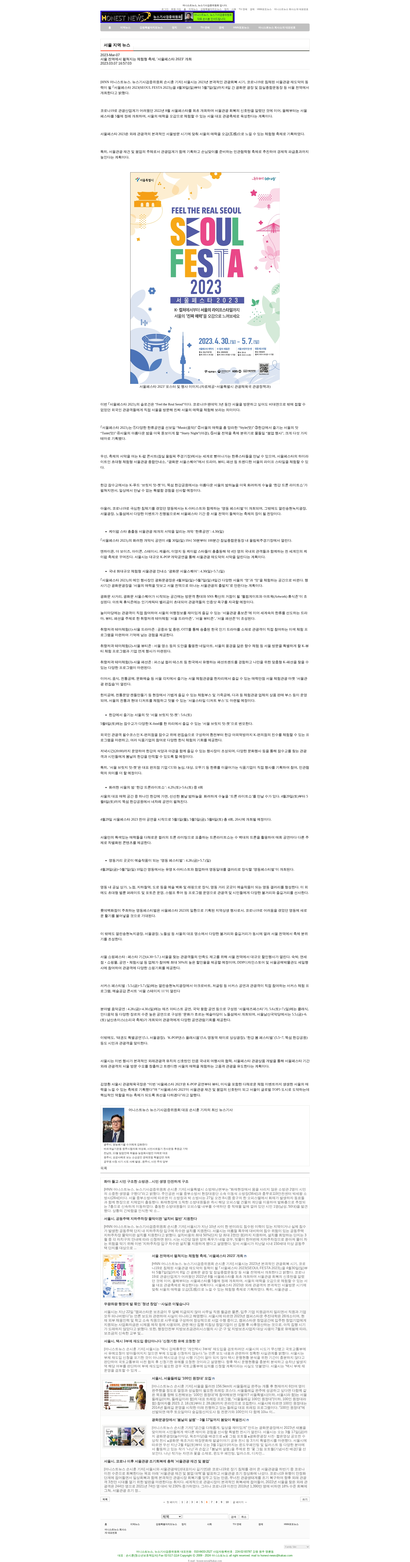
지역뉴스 (135, 1524)
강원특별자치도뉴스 (166, 1524)
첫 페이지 (172, 1502)
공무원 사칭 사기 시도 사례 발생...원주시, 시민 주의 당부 (136, 1161)
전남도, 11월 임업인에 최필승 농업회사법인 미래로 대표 (136, 1153)
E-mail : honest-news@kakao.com (205, 1560)
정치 (184, 1524)
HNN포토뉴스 (291, 1524)
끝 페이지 (238, 1502)
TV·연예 (237, 1524)
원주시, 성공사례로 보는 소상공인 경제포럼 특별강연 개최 (137, 1157)
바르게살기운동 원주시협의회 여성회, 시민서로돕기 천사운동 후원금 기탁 (146, 1148)
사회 (209, 1524)
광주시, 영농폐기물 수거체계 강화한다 (125, 1144)
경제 (260, 1524)
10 (227, 1502)
